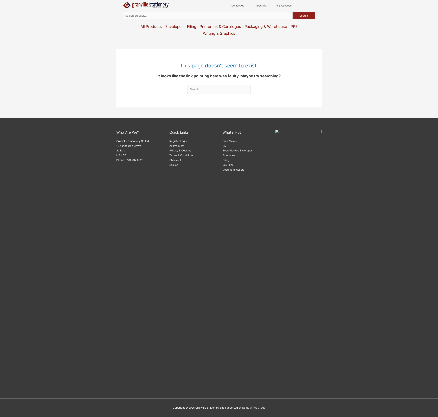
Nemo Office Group (253, 407)
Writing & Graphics (219, 33)
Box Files (228, 164)
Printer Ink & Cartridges (220, 26)
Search (303, 15)
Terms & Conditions (181, 155)
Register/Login (178, 141)
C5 (224, 145)
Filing (191, 26)
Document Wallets (233, 169)
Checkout (175, 160)
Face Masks (229, 141)
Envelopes (174, 26)
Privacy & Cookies (180, 150)
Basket (173, 164)
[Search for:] (219, 89)
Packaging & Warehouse (265, 26)
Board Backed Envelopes (237, 150)
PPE (294, 26)
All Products (151, 26)
